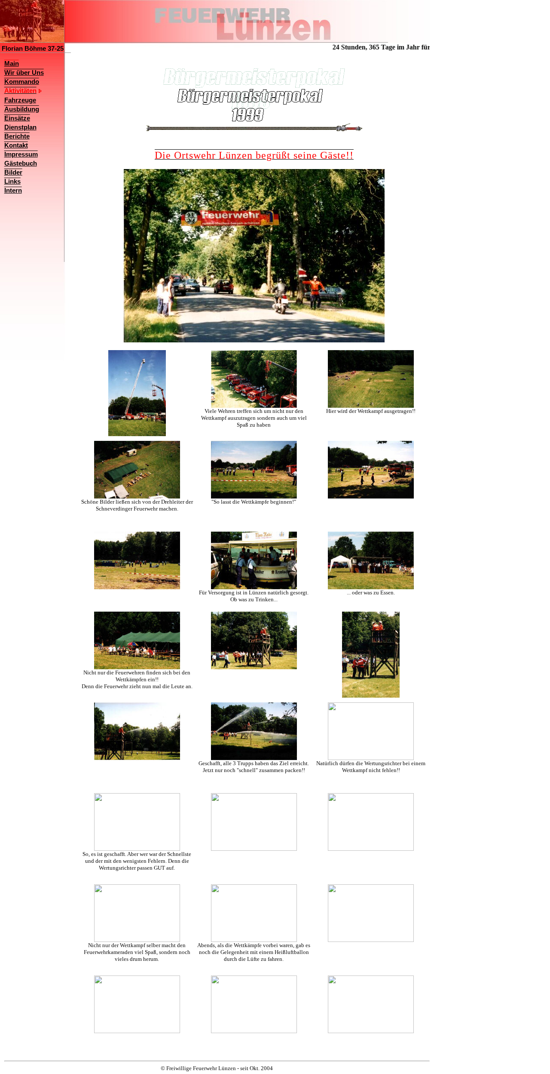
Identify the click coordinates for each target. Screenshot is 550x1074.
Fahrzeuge (20, 100)
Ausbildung (21, 109)
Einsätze (17, 118)
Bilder (13, 172)
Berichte (17, 136)
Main (11, 63)
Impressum (21, 154)
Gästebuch (20, 163)
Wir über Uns (24, 72)
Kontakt (16, 145)
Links (12, 181)
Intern (13, 190)
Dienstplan (20, 127)
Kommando (21, 81)
